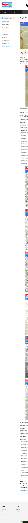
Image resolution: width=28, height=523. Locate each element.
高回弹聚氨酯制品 (6, 40)
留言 (3, 514)
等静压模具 (4, 31)
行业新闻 (18, 511)
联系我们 (3, 511)
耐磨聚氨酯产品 (5, 37)
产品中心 (16, 12)
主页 (5, 12)
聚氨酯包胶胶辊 (5, 24)
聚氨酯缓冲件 (5, 34)
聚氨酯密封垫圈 (5, 43)
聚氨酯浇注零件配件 (6, 46)
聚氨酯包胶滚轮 (5, 28)
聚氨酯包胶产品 (5, 21)
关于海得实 (3, 509)
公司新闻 (18, 509)
